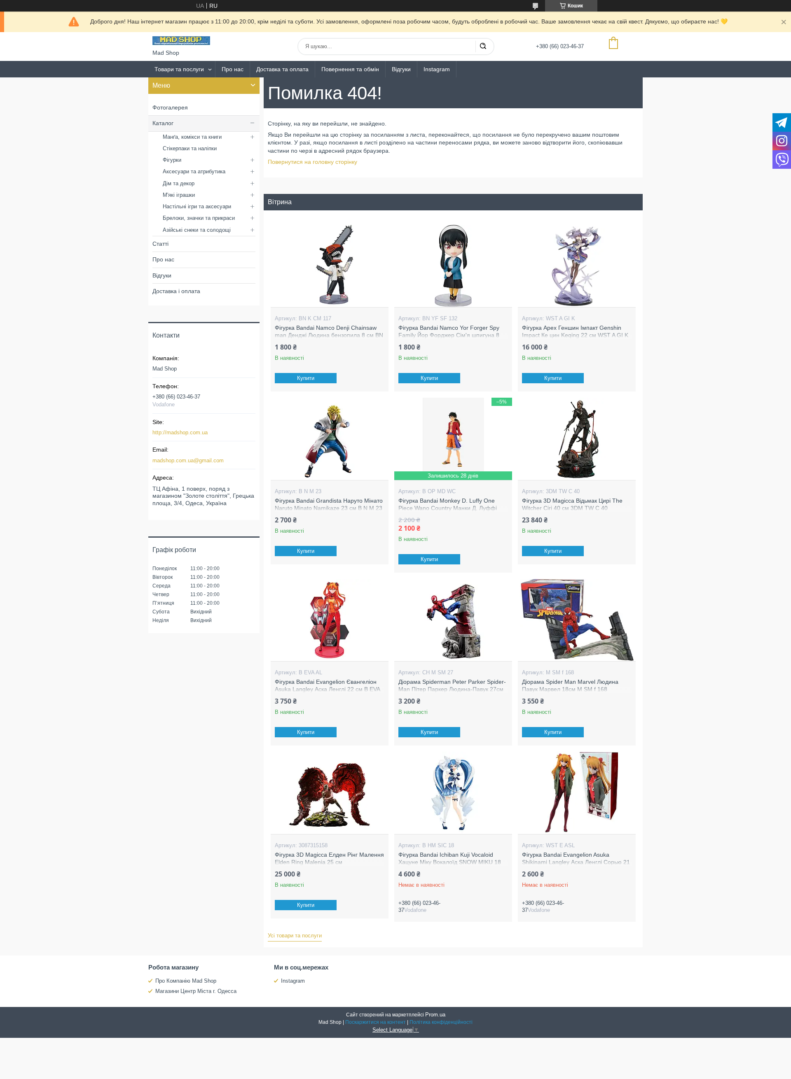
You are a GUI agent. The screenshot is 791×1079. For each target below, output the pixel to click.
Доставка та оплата (282, 69)
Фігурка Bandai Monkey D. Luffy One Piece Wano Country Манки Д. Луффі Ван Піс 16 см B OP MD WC (447, 507)
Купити (305, 378)
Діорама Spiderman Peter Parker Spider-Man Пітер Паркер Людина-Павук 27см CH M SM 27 (452, 688)
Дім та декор (178, 183)
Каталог (162, 123)
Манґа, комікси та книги (192, 137)
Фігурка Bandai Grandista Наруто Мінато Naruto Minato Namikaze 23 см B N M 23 (329, 504)
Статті (160, 243)
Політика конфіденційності (441, 1022)
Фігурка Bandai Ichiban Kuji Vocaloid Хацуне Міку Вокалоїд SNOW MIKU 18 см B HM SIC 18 (449, 861)
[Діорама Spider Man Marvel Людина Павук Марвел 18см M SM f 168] (576, 620)
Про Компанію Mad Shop (185, 981)
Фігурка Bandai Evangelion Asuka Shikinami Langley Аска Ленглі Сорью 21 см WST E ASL (576, 861)
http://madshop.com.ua (180, 432)
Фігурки (172, 160)
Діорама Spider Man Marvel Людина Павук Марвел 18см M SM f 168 (570, 685)
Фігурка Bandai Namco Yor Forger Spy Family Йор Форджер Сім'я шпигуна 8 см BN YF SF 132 (448, 334)
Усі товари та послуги (295, 935)
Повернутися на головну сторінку (312, 161)
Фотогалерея (170, 107)
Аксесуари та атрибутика (194, 171)
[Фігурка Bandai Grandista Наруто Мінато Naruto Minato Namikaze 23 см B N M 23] (329, 439)
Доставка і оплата (176, 291)
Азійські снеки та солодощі (197, 230)
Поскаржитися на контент (375, 1022)
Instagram (437, 69)
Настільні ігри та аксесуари (197, 206)
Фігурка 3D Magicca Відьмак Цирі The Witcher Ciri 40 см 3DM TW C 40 (572, 504)
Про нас (232, 69)
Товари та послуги (179, 69)
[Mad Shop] (181, 40)
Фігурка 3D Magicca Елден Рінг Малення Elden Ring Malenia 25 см (329, 858)
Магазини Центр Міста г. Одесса (195, 991)
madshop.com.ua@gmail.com (188, 460)
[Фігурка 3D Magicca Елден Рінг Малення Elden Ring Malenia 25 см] (329, 793)
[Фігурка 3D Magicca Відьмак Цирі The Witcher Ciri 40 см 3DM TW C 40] (576, 439)
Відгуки (401, 69)
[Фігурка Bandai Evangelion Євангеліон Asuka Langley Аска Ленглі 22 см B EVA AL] (329, 620)
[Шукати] (482, 46)
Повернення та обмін (350, 69)
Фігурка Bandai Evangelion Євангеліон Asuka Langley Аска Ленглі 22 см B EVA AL (327, 688)
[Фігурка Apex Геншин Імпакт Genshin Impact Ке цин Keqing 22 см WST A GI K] (576, 266)
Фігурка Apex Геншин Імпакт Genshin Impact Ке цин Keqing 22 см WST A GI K (575, 331)
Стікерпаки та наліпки (190, 148)
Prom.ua (435, 1014)
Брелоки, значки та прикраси (199, 218)
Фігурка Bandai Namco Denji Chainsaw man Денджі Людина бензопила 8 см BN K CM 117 (329, 334)
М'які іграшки (179, 195)
